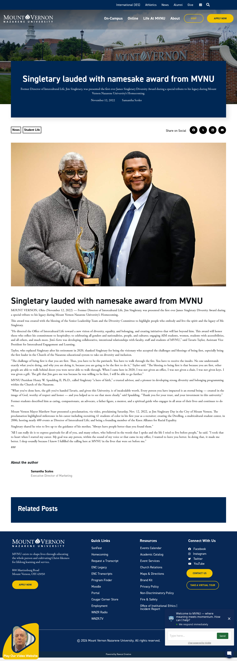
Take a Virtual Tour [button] (202, 585)
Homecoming (99, 554)
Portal (95, 593)
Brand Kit (146, 580)
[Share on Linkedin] (213, 130)
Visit (194, 18)
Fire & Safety (148, 599)
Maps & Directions (152, 574)
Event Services (150, 561)
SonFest (96, 548)
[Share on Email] (222, 130)
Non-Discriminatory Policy (157, 593)
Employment (99, 606)
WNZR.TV (97, 619)
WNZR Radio (99, 612)
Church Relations (151, 567)
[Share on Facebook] (193, 130)
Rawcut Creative (124, 654)
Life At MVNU (154, 18)
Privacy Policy (149, 586)
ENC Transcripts (101, 574)
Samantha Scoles (132, 100)
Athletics (150, 5)
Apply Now (220, 18)
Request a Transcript (104, 561)
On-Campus (113, 18)
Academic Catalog (151, 554)
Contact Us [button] (199, 573)
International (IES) (128, 5)
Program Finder (101, 580)
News (165, 5)
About (175, 18)
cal (200, 5)
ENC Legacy (99, 567)
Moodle (96, 586)
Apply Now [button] (25, 584)
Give (190, 5)
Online (133, 18)
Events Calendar (151, 548)
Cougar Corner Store (104, 599)
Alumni (178, 5)
